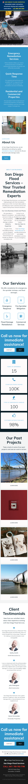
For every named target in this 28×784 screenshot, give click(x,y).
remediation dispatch (8, 151)
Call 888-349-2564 (18, 8)
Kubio (22, 753)
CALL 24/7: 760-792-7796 (14, 766)
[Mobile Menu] (25, 25)
